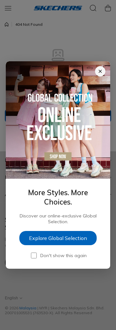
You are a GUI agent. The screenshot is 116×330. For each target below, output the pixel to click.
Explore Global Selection (58, 238)
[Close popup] (100, 71)
